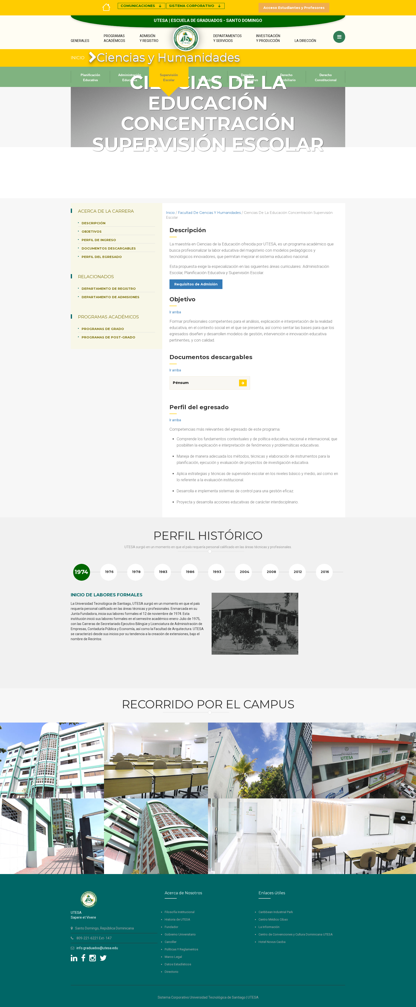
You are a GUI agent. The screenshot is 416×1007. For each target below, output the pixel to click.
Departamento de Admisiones (110, 297)
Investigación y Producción (268, 38)
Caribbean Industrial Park (276, 912)
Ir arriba (175, 312)
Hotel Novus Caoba (272, 942)
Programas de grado (103, 329)
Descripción (93, 223)
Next (339, 636)
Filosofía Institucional (180, 912)
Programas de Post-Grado (108, 337)
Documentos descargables (109, 248)
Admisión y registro (149, 38)
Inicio (170, 213)
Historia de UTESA (177, 919)
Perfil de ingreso (99, 240)
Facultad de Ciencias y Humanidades (209, 213)
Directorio (171, 972)
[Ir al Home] (106, 7)
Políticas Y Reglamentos (181, 949)
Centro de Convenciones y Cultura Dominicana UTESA (296, 934)
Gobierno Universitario (180, 934)
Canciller (170, 942)
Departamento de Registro (109, 288)
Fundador (171, 927)
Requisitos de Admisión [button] (196, 284)
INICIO (77, 57)
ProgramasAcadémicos (114, 38)
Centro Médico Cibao (273, 919)
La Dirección (305, 41)
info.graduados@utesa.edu (97, 948)
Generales (80, 41)
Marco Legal (173, 957)
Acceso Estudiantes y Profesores (294, 8)
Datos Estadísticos (178, 964)
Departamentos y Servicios (227, 38)
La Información (269, 927)
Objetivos (92, 231)
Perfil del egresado (102, 257)
